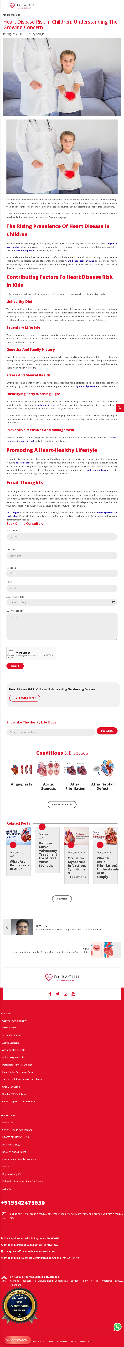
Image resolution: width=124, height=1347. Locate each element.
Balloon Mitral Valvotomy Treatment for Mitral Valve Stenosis (48, 854)
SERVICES (5, 1013)
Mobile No (11, 567)
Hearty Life (14, 14)
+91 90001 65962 (47, 1251)
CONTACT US (38, 1341)
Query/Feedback (14, 610)
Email (9, 581)
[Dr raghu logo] (62, 977)
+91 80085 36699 (51, 1238)
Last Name (11, 549)
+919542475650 (23, 1202)
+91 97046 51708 (71, 1257)
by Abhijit (38, 34)
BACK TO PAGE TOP (80, 1341)
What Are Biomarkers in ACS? (20, 865)
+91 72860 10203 (50, 1244)
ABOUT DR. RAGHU (58, 1341)
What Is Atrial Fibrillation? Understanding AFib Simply (110, 867)
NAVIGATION (8, 1115)
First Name (11, 530)
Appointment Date (15, 596)
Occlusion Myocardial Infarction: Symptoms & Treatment (77, 867)
